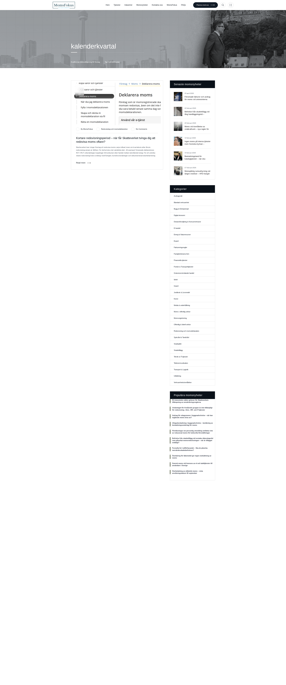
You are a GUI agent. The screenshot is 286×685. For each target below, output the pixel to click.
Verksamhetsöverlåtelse (182, 382)
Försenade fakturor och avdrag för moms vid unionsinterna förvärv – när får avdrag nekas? (198, 99)
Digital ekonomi (179, 215)
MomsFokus (88, 129)
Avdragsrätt (178, 196)
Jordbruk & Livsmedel (182, 292)
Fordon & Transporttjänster (183, 267)
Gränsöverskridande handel (184, 273)
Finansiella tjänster (180, 260)
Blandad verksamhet (181, 202)
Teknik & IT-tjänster (181, 357)
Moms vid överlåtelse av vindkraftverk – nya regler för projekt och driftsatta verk (197, 129)
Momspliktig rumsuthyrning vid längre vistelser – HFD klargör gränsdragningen (197, 173)
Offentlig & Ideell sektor (182, 324)
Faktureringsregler (180, 247)
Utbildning (177, 376)
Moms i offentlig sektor (182, 312)
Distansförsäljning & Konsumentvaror (187, 222)
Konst (176, 299)
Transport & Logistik (181, 369)
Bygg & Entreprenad (181, 209)
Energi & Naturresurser (182, 234)
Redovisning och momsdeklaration (114, 129)
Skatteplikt (177, 344)
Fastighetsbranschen (181, 254)
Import (176, 286)
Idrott (176, 280)
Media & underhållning (182, 305)
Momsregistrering (180, 318)
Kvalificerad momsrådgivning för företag (85, 62)
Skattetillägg (178, 350)
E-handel (177, 228)
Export (176, 241)
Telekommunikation (181, 363)
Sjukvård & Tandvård (181, 337)
